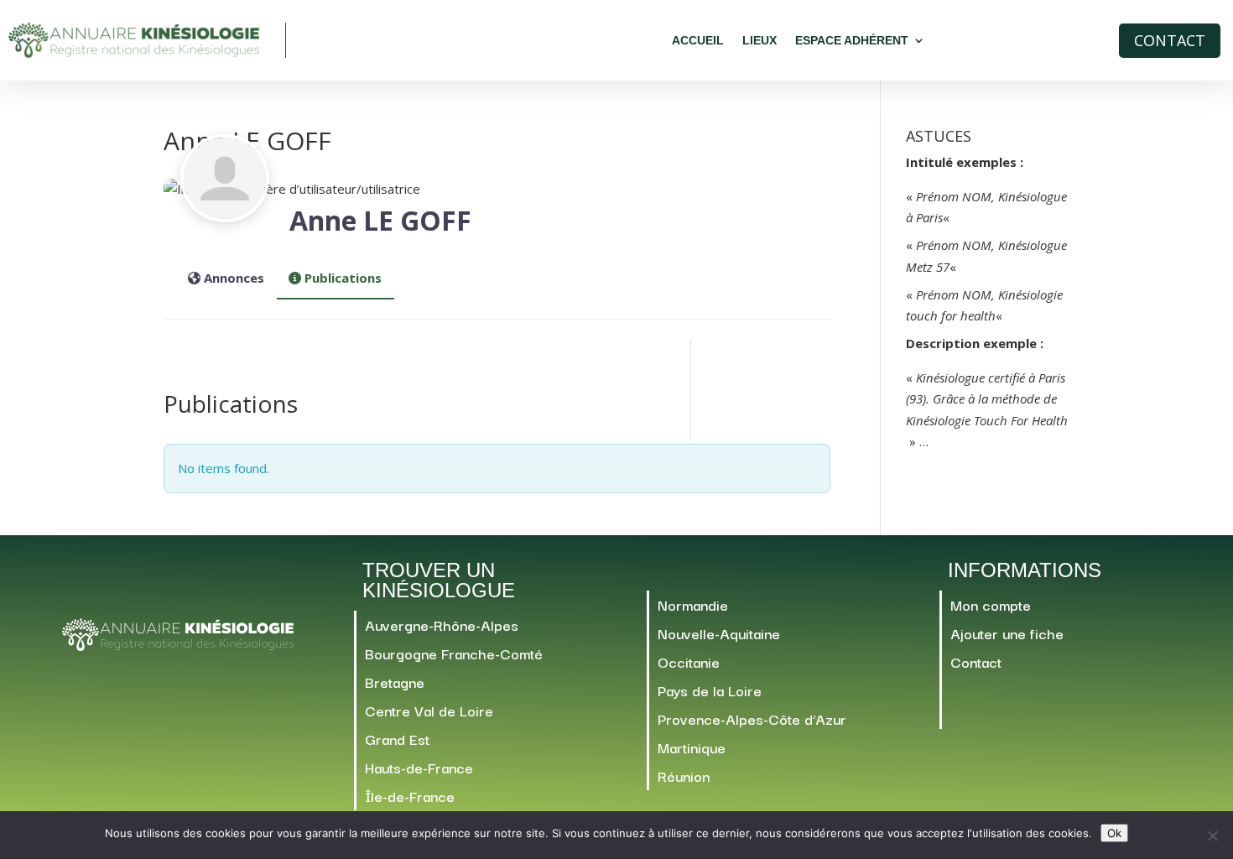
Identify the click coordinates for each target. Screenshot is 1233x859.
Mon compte (990, 604)
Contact (1169, 40)
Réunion (684, 775)
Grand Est (397, 738)
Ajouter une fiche (1007, 633)
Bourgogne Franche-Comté (454, 653)
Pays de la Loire (710, 690)
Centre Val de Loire (429, 710)
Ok (1114, 833)
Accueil (698, 40)
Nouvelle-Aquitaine (719, 633)
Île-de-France (410, 795)
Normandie (693, 604)
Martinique (692, 747)
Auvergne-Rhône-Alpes (441, 624)
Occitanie (689, 661)
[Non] (1212, 835)
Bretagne (394, 681)
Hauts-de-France (419, 767)
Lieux (759, 40)
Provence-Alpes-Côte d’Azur (752, 718)
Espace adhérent (851, 40)
